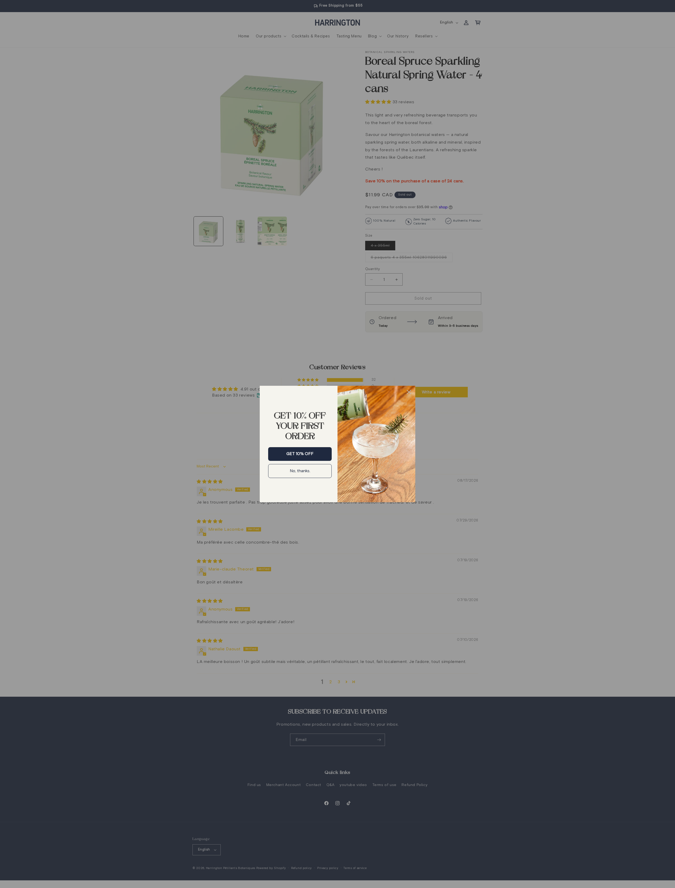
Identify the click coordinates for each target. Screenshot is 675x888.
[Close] (409, 392)
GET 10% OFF (300, 454)
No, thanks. (300, 471)
